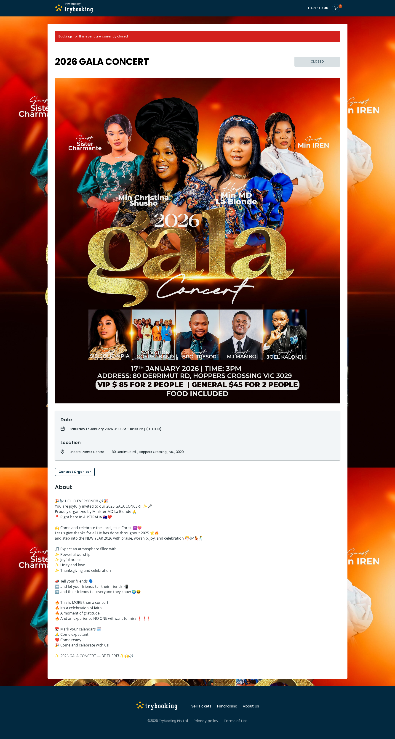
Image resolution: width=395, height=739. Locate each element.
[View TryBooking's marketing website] (157, 706)
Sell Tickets (201, 706)
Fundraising (227, 706)
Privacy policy (205, 720)
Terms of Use (236, 720)
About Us (251, 706)
